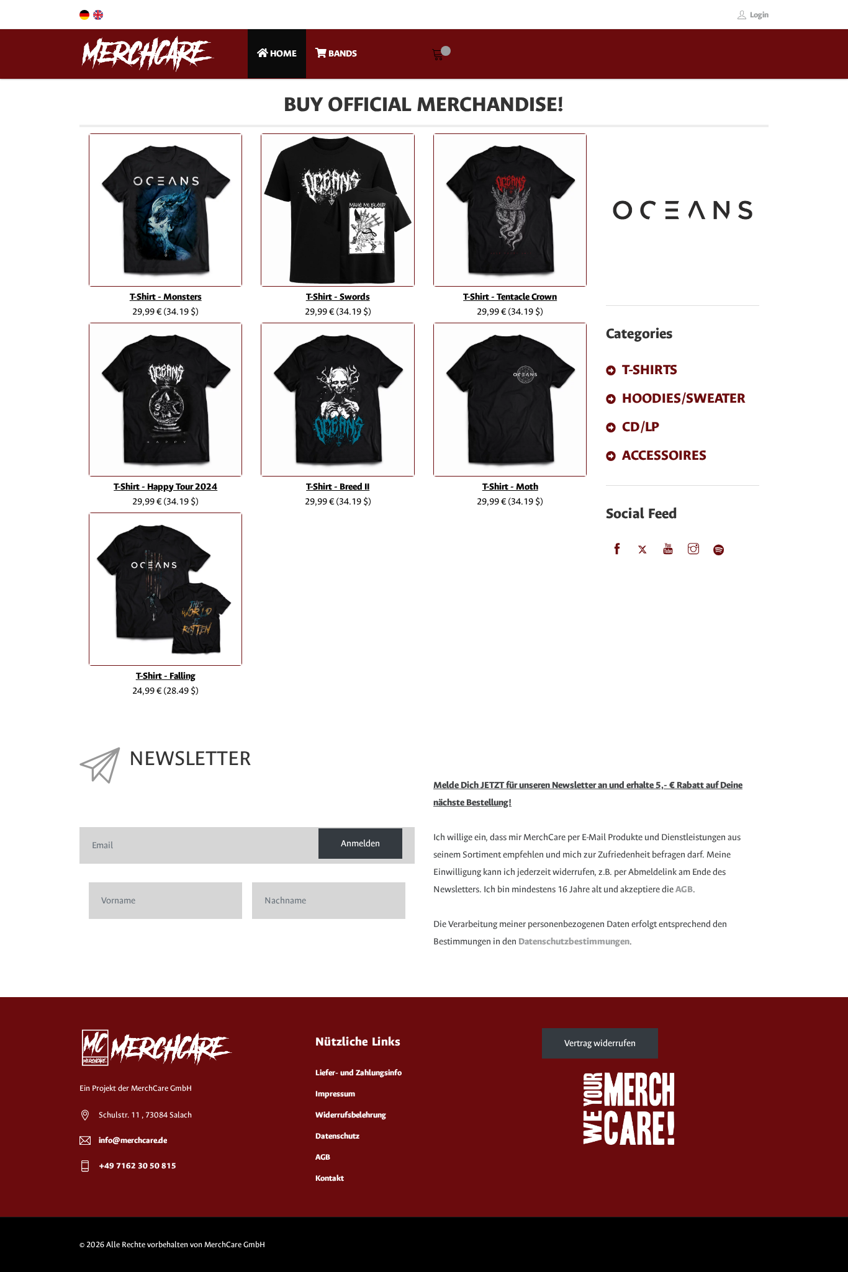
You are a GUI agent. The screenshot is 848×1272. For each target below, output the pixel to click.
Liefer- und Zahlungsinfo (358, 1072)
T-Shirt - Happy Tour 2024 (165, 487)
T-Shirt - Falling (166, 676)
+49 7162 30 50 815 (137, 1165)
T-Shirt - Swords (338, 297)
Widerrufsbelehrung (350, 1114)
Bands (342, 54)
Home (282, 54)
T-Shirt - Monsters (166, 297)
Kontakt (329, 1178)
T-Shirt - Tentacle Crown (510, 297)
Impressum (335, 1093)
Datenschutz (337, 1136)
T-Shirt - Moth (510, 487)
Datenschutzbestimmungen (573, 941)
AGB (684, 889)
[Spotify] (719, 550)
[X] (642, 550)
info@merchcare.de (133, 1140)
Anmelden (360, 843)
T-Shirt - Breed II (337, 487)
